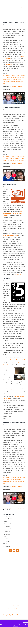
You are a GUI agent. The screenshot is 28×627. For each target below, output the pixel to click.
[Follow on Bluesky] (17, 572)
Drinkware (7, 526)
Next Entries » (21, 508)
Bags (5, 521)
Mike (5, 24)
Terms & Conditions (17, 615)
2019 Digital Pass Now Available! (9, 184)
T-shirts (6, 538)
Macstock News (17, 186)
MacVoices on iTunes (15, 86)
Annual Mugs (8, 518)
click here (16, 605)
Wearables (7, 541)
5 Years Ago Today (7, 278)
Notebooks (7, 534)
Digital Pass (6, 546)
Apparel (5, 536)
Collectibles (6, 544)
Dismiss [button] (15, 626)
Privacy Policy (7, 615)
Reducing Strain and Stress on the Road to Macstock (14, 422)
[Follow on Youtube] (14, 572)
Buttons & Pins (8, 524)
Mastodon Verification (14, 609)
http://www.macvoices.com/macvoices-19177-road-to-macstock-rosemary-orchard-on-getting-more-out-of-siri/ (14, 158)
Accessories (6, 516)
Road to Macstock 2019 (8, 26)
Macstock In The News (19, 24)
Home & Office (8, 529)
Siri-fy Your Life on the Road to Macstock (12, 107)
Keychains (7, 531)
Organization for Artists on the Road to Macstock (13, 22)
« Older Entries (7, 508)
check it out (18, 274)
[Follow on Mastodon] (11, 572)
